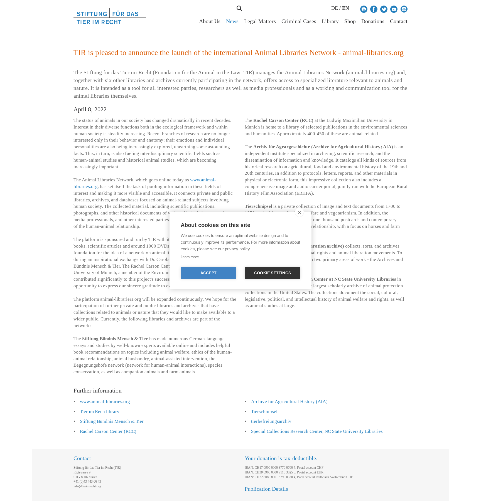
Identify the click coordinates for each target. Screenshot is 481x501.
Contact (399, 21)
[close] (299, 212)
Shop (350, 21)
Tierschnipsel (264, 411)
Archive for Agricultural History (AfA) (289, 401)
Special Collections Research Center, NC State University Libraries (317, 431)
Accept (208, 273)
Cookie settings (272, 273)
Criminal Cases (298, 21)
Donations (372, 21)
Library (330, 21)
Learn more (190, 257)
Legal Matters (260, 21)
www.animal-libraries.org (105, 401)
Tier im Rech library (99, 411)
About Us (209, 21)
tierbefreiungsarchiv (271, 421)
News (232, 21)
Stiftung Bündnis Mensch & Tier (112, 421)
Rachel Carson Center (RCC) (108, 431)
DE (334, 8)
